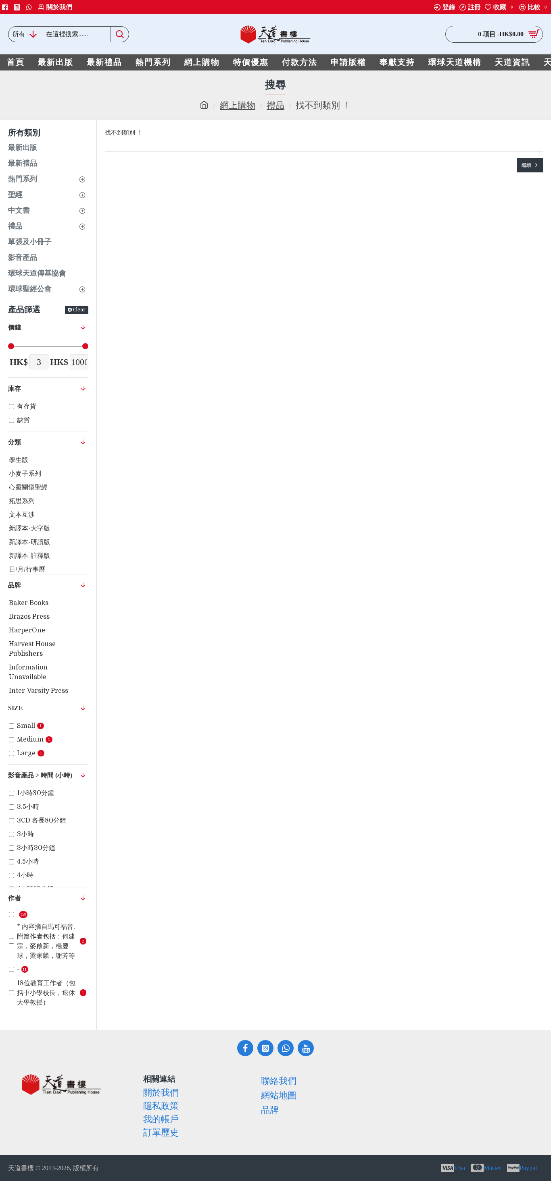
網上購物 (237, 105)
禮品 (275, 105)
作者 (14, 898)
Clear (79, 310)
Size (15, 707)
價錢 (14, 327)
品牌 (14, 585)
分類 (14, 442)
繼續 (526, 165)
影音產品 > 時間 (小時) (40, 775)
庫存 (14, 388)
